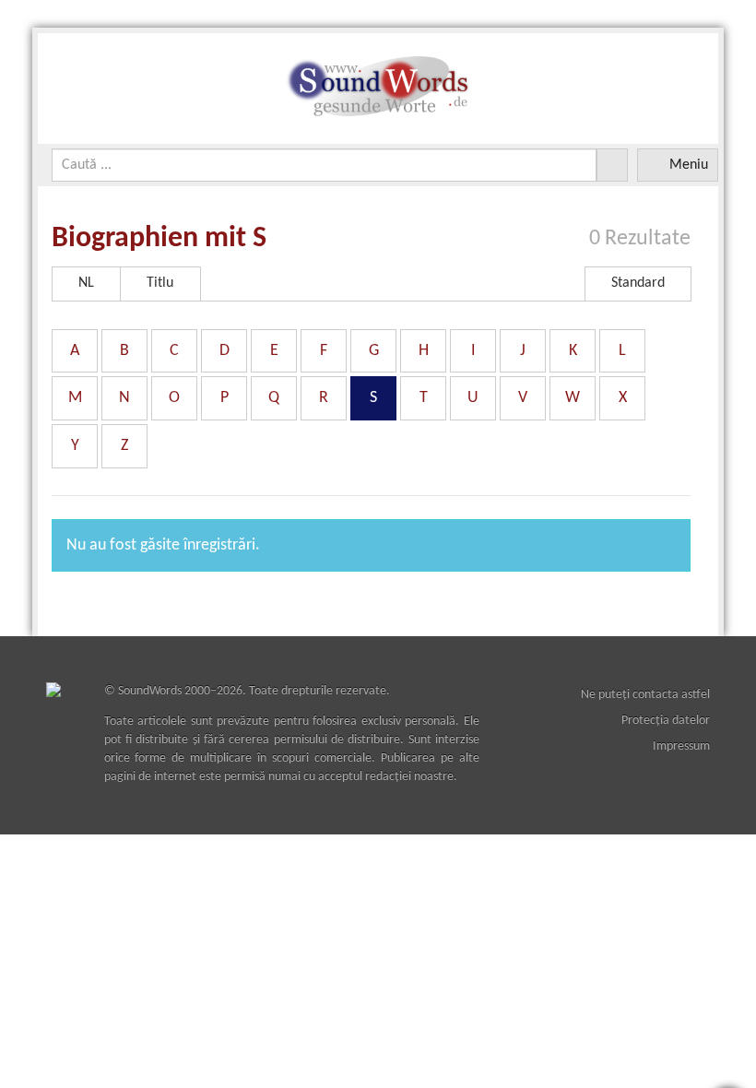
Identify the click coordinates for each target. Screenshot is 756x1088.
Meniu (688, 165)
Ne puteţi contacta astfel (645, 695)
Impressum (681, 746)
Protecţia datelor (665, 720)
